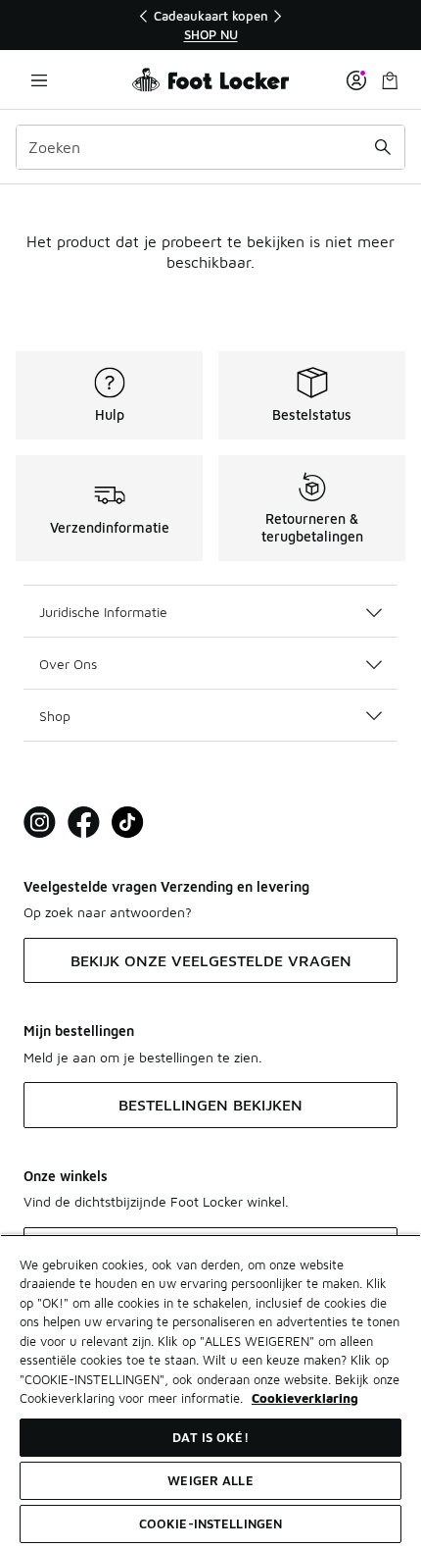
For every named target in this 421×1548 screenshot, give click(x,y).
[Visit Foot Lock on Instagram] (39, 822)
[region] (210, 25)
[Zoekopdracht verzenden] (382, 147)
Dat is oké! (210, 1437)
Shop (54, 715)
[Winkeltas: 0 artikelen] (390, 80)
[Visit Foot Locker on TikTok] (128, 822)
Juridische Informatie (103, 611)
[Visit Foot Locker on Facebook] (84, 822)
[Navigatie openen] (39, 80)
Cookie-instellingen (210, 1523)
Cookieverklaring (305, 1398)
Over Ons (68, 663)
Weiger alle (210, 1480)
